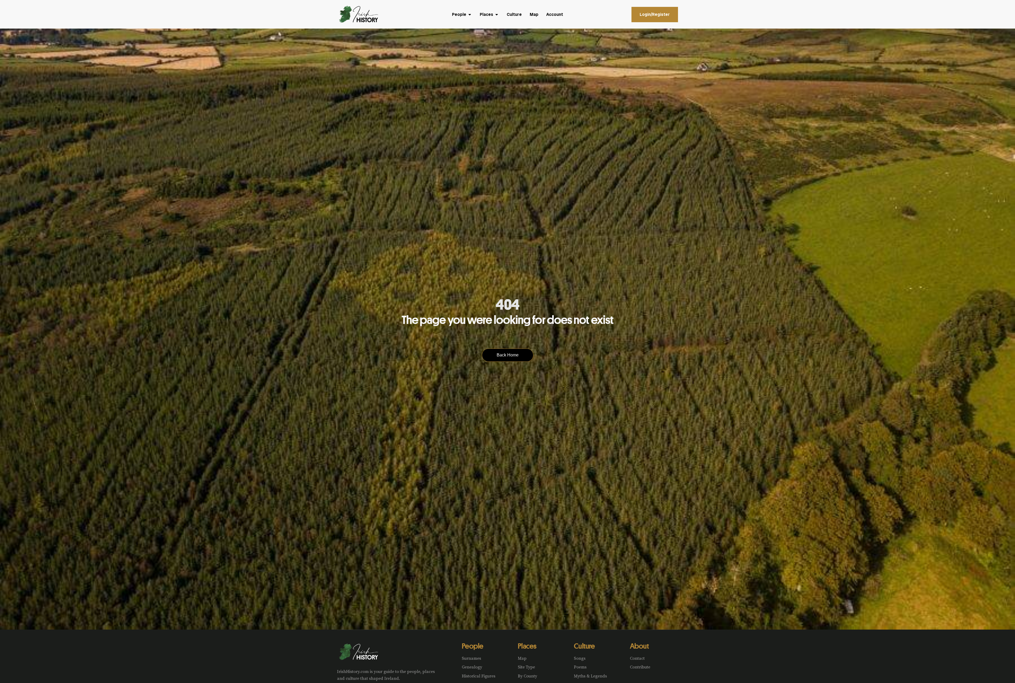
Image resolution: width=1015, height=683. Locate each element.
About (639, 646)
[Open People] (470, 14)
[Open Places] (497, 14)
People (472, 646)
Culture (584, 646)
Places (527, 646)
